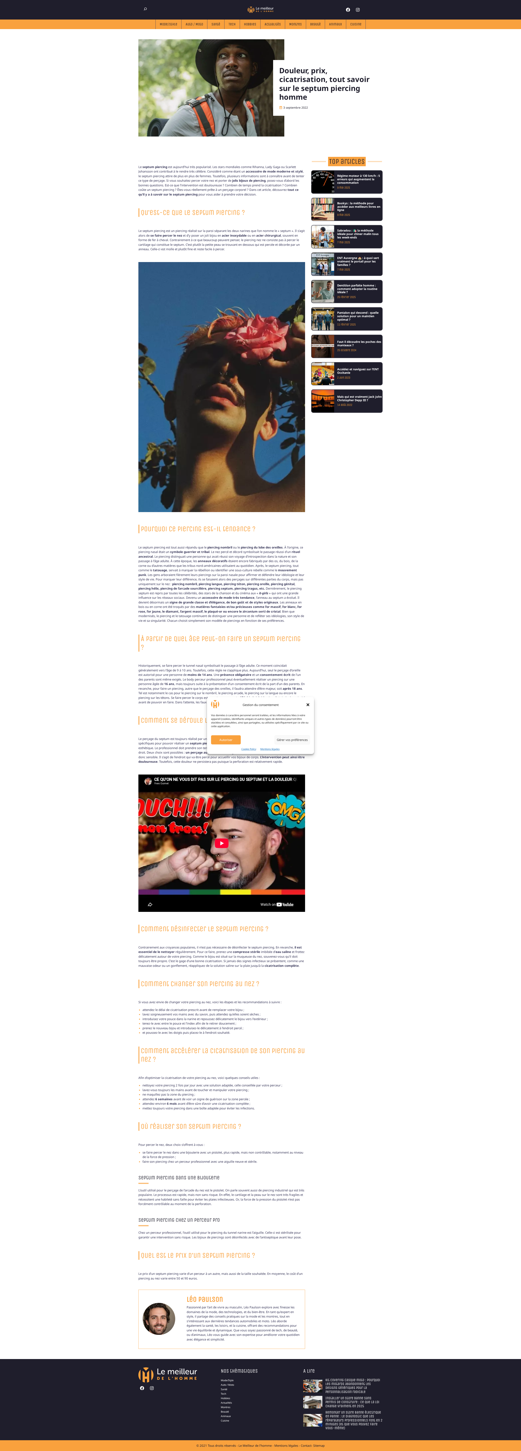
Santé (215, 24)
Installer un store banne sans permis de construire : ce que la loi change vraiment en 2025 (352, 1402)
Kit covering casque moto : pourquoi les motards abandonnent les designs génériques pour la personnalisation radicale (352, 1386)
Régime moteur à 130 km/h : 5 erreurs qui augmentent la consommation (358, 179)
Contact (306, 1445)
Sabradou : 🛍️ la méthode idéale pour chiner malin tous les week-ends (358, 233)
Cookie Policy (248, 749)
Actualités (273, 24)
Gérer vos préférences (292, 740)
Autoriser (225, 740)
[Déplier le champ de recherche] (145, 9)
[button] (308, 705)
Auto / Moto (194, 24)
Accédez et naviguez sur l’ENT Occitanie (358, 371)
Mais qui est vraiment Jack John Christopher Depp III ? (359, 398)
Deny (257, 740)
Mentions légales (270, 749)
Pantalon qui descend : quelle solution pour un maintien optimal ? (358, 316)
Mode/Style (168, 24)
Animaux (335, 24)
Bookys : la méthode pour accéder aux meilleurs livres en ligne (358, 206)
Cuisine (355, 24)
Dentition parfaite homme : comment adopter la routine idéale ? (357, 288)
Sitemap (319, 1445)
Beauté (315, 24)
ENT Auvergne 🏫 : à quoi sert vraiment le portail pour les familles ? (358, 261)
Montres (295, 24)
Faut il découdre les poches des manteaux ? (359, 343)
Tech (232, 24)
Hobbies (250, 24)
